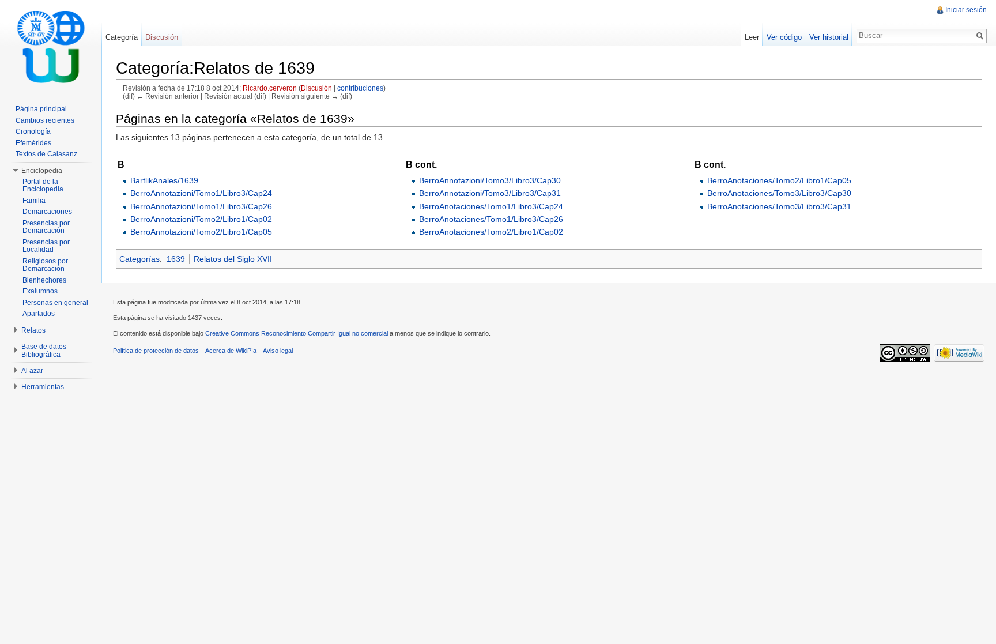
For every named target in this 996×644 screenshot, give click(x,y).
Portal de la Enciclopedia (42, 186)
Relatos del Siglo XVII (233, 258)
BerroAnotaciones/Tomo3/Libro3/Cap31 (779, 206)
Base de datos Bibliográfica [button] (43, 350)
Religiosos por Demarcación (45, 265)
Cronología (33, 131)
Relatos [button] (33, 330)
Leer (752, 37)
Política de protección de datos (156, 350)
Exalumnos (40, 291)
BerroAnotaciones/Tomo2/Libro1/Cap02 (491, 231)
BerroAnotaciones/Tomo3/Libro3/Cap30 (779, 193)
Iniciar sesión (966, 10)
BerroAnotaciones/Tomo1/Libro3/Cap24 (491, 206)
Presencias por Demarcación (46, 227)
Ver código (784, 37)
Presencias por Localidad (46, 246)
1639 (176, 258)
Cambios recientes (45, 120)
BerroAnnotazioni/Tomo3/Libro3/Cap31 (490, 193)
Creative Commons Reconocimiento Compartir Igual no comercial (296, 333)
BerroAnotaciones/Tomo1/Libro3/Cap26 (491, 219)
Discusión (316, 88)
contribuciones (360, 88)
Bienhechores (44, 280)
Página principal (41, 109)
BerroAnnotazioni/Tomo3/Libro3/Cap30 (490, 180)
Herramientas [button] (42, 387)
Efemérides (33, 143)
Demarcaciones (47, 212)
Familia (34, 201)
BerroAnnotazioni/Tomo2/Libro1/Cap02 (201, 219)
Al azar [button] (32, 371)
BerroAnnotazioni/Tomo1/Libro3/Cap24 (201, 193)
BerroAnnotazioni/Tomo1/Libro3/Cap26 (201, 206)
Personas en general (55, 303)
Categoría (121, 37)
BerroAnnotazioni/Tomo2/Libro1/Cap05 (201, 231)
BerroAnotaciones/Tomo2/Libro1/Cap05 (779, 180)
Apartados (38, 314)
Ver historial (828, 37)
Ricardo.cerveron (270, 88)
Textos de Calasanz (46, 154)
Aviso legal (278, 350)
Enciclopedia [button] (41, 171)
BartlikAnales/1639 (164, 180)
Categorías (139, 258)
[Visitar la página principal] (51, 46)
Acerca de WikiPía (230, 350)
